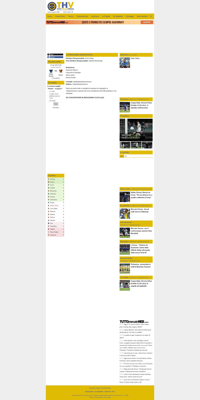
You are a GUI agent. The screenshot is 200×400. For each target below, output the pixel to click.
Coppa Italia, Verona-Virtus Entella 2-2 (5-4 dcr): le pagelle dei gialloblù (141, 283)
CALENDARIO (98, 391)
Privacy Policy (106, 388)
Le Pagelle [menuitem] (106, 16)
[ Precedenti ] (56, 78)
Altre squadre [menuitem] (142, 16)
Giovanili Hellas (126, 258)
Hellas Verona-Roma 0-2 (131, 138)
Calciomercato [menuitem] (82, 16)
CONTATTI (107, 391)
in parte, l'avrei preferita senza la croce (54, 96)
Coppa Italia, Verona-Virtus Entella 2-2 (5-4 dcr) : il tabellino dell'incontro (141, 105)
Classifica (52, 175)
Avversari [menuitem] (95, 16)
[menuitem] (150, 16)
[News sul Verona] (60, 6)
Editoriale (124, 55)
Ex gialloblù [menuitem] (118, 16)
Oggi (121, 156)
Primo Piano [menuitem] (60, 16)
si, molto (52, 91)
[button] (55, 104)
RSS (113, 391)
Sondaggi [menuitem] (130, 16)
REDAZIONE (89, 391)
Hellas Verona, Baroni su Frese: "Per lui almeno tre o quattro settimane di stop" (141, 195)
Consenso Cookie (95, 388)
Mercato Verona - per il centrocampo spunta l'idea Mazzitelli (141, 231)
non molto (52, 100)
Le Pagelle (124, 277)
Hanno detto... (125, 189)
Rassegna (124, 241)
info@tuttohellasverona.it (82, 82)
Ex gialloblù (125, 206)
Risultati (55, 107)
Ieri (126, 156)
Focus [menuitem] (70, 16)
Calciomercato (126, 222)
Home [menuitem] (50, 16)
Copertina (124, 99)
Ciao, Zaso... (136, 58)
